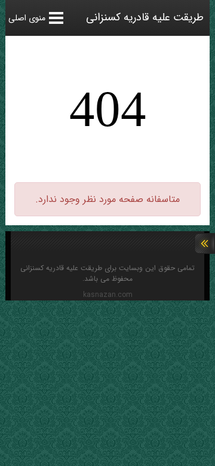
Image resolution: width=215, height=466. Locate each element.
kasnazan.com (108, 295)
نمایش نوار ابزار (204, 243)
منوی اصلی (26, 18)
